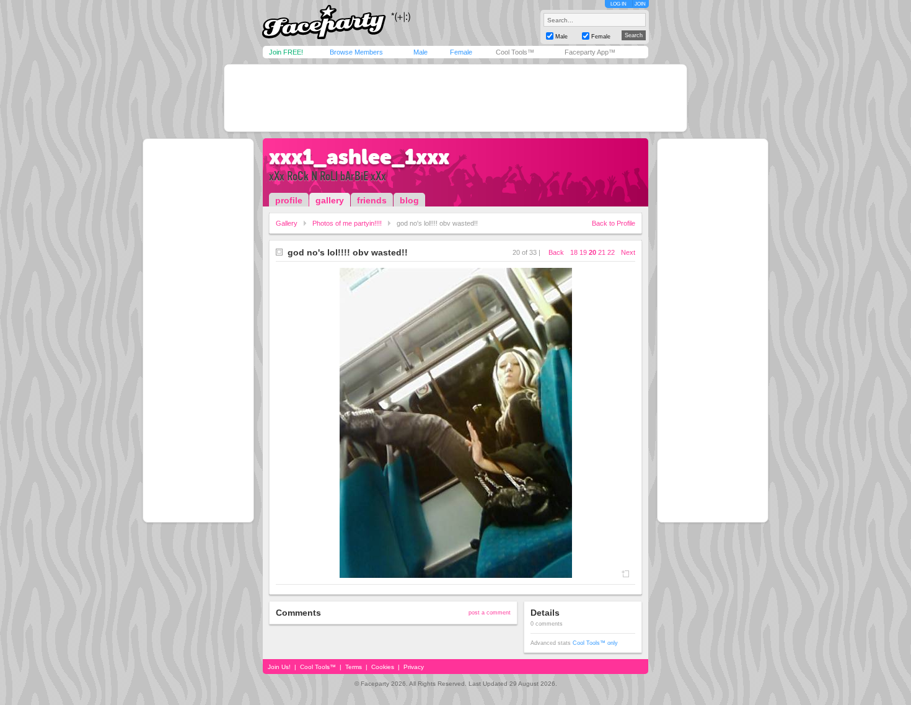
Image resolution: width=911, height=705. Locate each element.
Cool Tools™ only (595, 643)
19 (583, 252)
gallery (329, 200)
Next (628, 252)
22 (611, 252)
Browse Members (356, 52)
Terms (353, 666)
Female (461, 52)
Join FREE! (286, 52)
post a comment (490, 613)
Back (556, 252)
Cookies (382, 666)
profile (288, 200)
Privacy (413, 666)
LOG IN (618, 4)
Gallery (286, 223)
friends (372, 200)
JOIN (640, 4)
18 (574, 252)
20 (592, 252)
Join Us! (279, 666)
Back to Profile (613, 223)
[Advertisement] (455, 98)
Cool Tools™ (515, 52)
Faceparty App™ (590, 52)
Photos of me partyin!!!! (347, 223)
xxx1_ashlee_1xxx (359, 156)
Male (420, 52)
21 (601, 252)
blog (409, 200)
